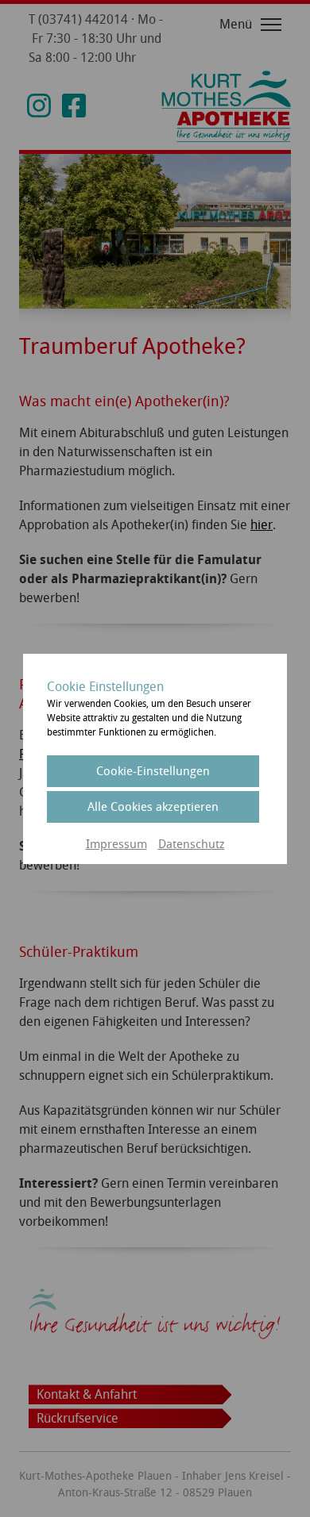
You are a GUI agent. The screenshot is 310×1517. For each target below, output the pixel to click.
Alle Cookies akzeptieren (153, 807)
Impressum (116, 844)
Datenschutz (191, 844)
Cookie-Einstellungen (153, 771)
